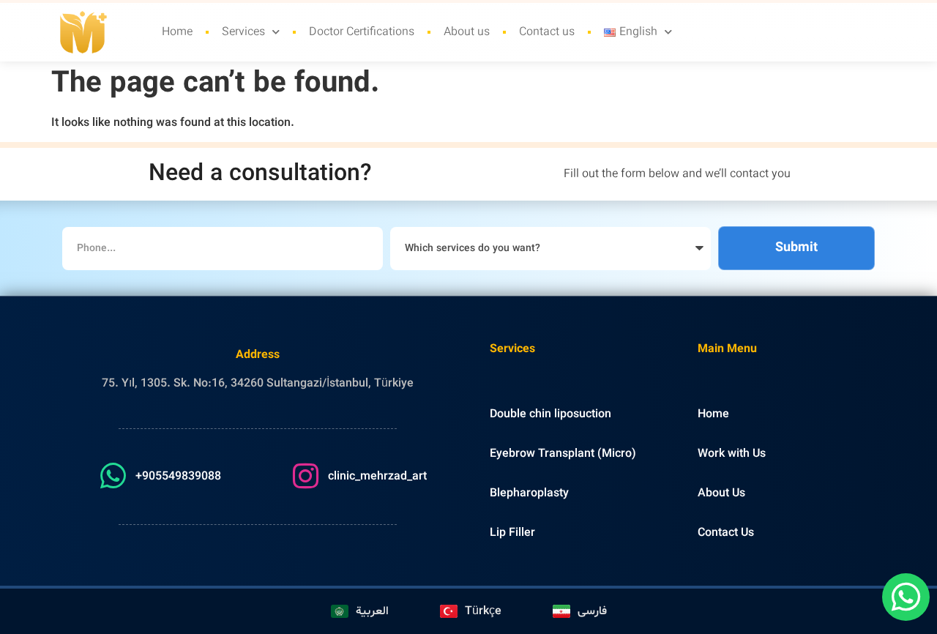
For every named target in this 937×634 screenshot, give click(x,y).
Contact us (547, 32)
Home (177, 32)
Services (243, 32)
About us (467, 32)
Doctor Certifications (361, 32)
